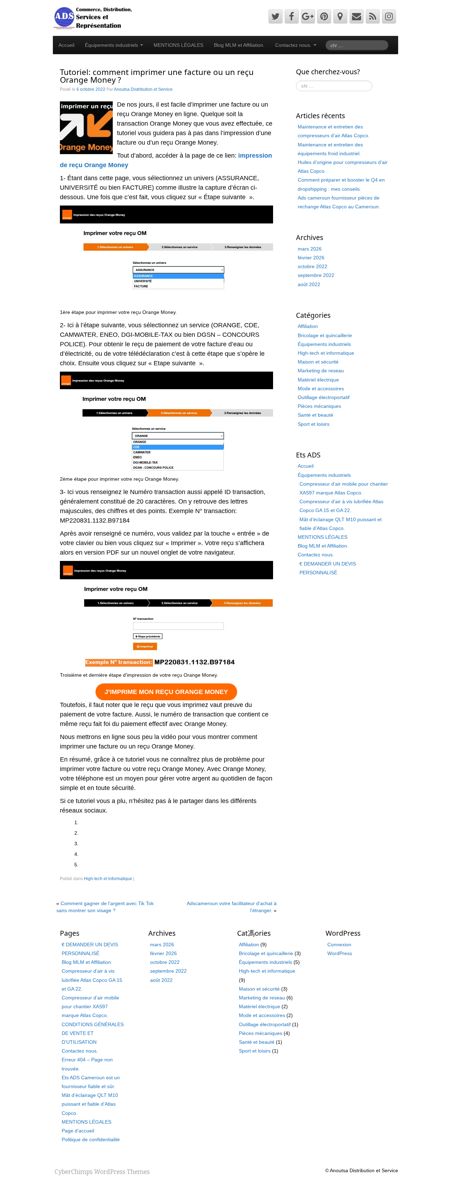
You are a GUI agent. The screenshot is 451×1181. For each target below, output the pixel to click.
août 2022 (309, 284)
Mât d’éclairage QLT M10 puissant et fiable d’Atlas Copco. (90, 1104)
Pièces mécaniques (319, 406)
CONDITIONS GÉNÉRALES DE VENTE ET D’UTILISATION (93, 1033)
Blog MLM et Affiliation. (239, 45)
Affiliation (308, 326)
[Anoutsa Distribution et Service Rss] (373, 17)
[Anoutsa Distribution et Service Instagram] (389, 17)
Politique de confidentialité (91, 1139)
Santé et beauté (315, 415)
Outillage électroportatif (324, 397)
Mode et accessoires (321, 388)
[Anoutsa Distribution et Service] (93, 17)
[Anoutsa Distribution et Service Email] (357, 17)
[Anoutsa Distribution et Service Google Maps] (340, 17)
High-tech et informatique (108, 878)
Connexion (339, 944)
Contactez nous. (294, 45)
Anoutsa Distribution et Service (143, 89)
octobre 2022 (312, 266)
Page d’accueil (78, 1130)
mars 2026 (310, 249)
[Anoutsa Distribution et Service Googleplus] (308, 17)
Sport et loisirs (313, 424)
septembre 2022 (316, 275)
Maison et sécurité (318, 362)
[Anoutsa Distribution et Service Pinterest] (324, 17)
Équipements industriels (112, 45)
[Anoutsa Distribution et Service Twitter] (275, 17)
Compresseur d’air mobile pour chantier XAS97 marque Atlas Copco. (90, 1006)
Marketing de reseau (321, 370)
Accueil (66, 45)
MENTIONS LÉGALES (178, 45)
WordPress (339, 953)
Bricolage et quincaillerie (325, 335)
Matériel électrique (318, 380)
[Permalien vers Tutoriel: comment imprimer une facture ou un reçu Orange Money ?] (86, 127)
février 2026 (311, 257)
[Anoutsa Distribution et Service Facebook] (292, 17)
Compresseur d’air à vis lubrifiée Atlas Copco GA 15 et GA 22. (92, 979)
